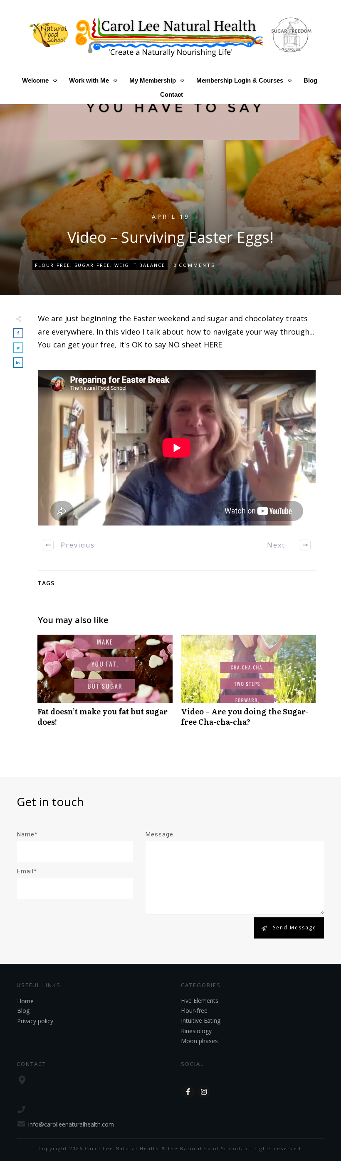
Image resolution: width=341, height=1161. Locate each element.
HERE (213, 345)
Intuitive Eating (200, 1020)
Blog (23, 1010)
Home (25, 1001)
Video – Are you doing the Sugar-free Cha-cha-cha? (248, 685)
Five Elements (199, 1001)
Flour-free (52, 265)
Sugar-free (92, 265)
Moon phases (199, 1041)
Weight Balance (139, 265)
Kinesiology (196, 1031)
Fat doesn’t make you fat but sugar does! (105, 685)
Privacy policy (35, 1021)
